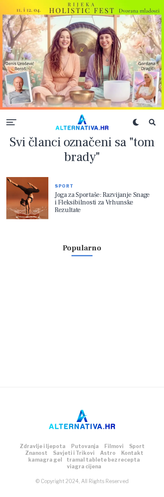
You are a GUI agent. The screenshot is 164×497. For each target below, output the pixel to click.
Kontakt (132, 453)
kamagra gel (45, 460)
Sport (137, 446)
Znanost (36, 453)
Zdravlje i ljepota (43, 446)
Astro (108, 453)
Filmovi (114, 446)
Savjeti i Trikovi (74, 453)
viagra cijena (84, 466)
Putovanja (85, 446)
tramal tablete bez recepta (103, 460)
